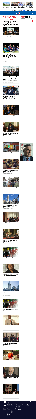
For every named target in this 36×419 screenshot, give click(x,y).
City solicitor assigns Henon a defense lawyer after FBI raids (10, 223)
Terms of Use (27, 405)
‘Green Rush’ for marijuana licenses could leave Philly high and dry (10, 153)
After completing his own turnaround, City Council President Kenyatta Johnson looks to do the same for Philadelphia (9, 56)
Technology (12, 411)
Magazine (19, 405)
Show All (31, 142)
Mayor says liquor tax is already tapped (10, 360)
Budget (11, 404)
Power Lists (16, 406)
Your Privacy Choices (20, 10)
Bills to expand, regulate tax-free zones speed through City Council (10, 206)
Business (12, 405)
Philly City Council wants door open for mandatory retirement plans (10, 171)
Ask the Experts (8, 404)
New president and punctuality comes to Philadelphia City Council (10, 78)
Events (15, 409)
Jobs (7, 412)
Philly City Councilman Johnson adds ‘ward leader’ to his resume (10, 188)
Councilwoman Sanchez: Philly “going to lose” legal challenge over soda (10, 275)
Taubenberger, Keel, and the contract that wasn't (10, 378)
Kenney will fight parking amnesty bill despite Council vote (10, 134)
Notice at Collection (13, 10)
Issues (19, 407)
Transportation (12, 412)
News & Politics (8, 414)
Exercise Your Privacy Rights (30, 10)
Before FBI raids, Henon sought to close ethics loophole (10, 241)
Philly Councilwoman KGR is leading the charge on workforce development (11, 116)
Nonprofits (8, 415)
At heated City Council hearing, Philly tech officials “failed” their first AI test (10, 23)
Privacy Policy (27, 404)
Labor (7, 413)
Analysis (8, 403)
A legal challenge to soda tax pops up (10, 309)
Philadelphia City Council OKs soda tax (10, 257)
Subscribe (19, 406)
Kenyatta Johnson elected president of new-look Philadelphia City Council (9, 98)
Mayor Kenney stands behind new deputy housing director (9, 326)
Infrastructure (12, 410)
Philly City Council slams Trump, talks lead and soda (10, 292)
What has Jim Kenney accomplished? (10, 395)
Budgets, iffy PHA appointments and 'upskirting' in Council (10, 344)
